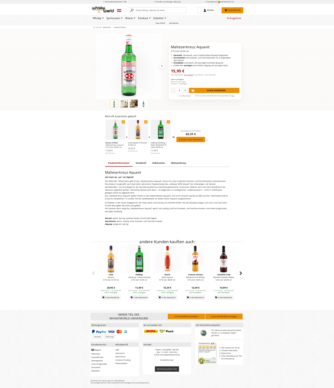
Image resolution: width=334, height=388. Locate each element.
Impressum (120, 353)
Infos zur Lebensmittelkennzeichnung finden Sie (215, 96)
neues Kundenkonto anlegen (224, 316)
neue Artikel (160, 23)
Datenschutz (120, 356)
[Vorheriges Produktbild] (96, 66)
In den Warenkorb (216, 90)
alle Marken (173, 23)
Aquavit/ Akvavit (120, 27)
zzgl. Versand (188, 75)
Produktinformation (118, 163)
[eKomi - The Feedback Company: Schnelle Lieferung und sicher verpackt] (207, 353)
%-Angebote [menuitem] (234, 18)
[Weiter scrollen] (241, 273)
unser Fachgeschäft (99, 364)
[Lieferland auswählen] (119, 10)
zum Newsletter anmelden (186, 316)
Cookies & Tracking (123, 360)
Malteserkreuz (178, 163)
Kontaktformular (167, 360)
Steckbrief (141, 163)
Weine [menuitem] (129, 18)
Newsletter (95, 371)
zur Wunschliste (185, 96)
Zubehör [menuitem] (158, 18)
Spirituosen (107, 27)
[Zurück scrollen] (93, 273)
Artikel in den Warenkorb (190, 139)
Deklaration (158, 163)
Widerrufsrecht (121, 363)
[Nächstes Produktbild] (162, 66)
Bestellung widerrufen (167, 369)
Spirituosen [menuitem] (113, 18)
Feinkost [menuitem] (143, 18)
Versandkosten (97, 357)
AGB (117, 350)
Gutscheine (95, 367)
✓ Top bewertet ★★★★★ (219, 2)
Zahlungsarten (97, 360)
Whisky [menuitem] (97, 18)
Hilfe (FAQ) (95, 354)
